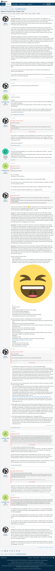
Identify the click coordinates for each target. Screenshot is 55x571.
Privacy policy (43, 557)
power (30, 13)
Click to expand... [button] (32, 131)
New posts (3, 6)
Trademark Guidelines (40, 562)
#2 (53, 83)
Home (3, 4)
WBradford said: (15, 166)
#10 (53, 468)
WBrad (3, 13)
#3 (53, 94)
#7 (53, 192)
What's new (22, 4)
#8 (53, 349)
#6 (53, 163)
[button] (26, 4)
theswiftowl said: (15, 195)
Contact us (30, 557)
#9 (53, 431)
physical (26, 13)
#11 (53, 494)
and (18, 114)
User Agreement (29, 563)
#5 (53, 149)
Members (30, 4)
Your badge (15, 4)
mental (22, 13)
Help (48, 557)
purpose (34, 13)
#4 (53, 118)
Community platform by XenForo (17, 560)
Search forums (9, 6)
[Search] (53, 4)
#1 (53, 16)
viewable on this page (43, 563)
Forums (8, 4)
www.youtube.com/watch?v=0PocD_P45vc (22, 340)
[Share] (51, 16)
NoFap (3, 557)
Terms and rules (36, 557)
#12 (53, 527)
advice (14, 13)
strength (38, 13)
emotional (18, 13)
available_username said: (17, 120)
